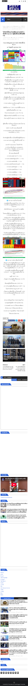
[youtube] (19, 1)
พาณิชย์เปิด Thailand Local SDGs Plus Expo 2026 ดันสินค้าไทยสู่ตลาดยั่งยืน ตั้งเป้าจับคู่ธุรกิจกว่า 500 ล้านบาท (17, 630)
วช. (10, 26)
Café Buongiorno (7, 327)
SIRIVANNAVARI (6, 354)
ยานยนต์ (2, 579)
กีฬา (1, 586)
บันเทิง (2, 583)
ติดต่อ (2, 595)
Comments (20, 598)
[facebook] (21, 1)
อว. (19, 26)
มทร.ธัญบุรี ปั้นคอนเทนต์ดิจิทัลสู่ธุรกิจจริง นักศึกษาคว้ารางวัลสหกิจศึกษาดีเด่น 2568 (17, 504)
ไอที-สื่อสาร (3, 581)
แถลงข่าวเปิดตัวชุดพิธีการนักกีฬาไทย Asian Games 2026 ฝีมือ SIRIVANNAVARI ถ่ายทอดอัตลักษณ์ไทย (14, 358)
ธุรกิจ (2, 574)
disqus (19, 379)
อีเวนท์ (2, 576)
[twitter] (23, 1)
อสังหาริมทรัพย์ (4, 577)
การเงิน (2, 584)
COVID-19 (23, 26)
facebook (24, 379)
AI (4, 342)
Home (4, 26)
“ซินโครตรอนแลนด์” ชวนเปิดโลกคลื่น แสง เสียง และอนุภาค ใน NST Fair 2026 (18, 622)
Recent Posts (7, 598)
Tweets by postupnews (6, 497)
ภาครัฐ (7, 26)
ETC (2, 661)
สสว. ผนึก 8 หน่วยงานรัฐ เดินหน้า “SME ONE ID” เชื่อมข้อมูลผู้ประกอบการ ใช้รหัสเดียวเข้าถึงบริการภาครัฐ (17, 637)
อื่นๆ (1, 593)
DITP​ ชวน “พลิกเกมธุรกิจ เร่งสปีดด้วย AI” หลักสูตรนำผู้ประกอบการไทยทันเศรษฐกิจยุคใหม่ (14, 345)
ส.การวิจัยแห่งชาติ (14, 26)
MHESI (4, 27)
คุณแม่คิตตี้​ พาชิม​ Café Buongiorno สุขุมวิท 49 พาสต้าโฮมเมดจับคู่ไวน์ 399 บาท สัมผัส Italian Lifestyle (14, 331)
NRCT (7, 27)
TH (10, 27)
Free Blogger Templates (19, 684)
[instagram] (25, 1)
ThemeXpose (11, 684)
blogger (14, 379)
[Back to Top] (14, 682)
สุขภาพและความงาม (5, 588)
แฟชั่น (2, 589)
